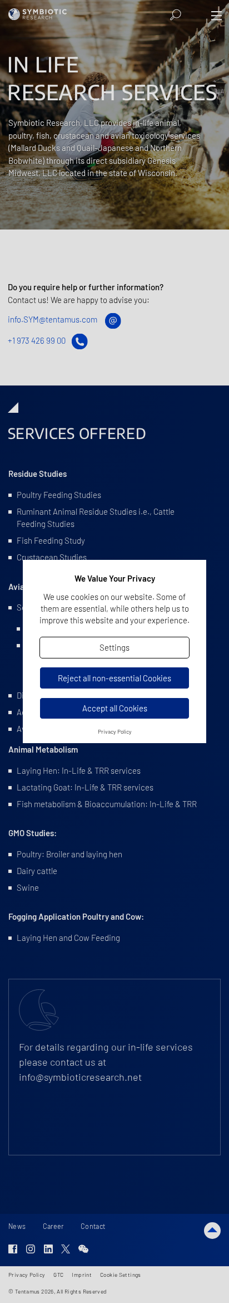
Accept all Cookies (114, 708)
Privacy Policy (115, 731)
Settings (114, 647)
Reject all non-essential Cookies (114, 678)
